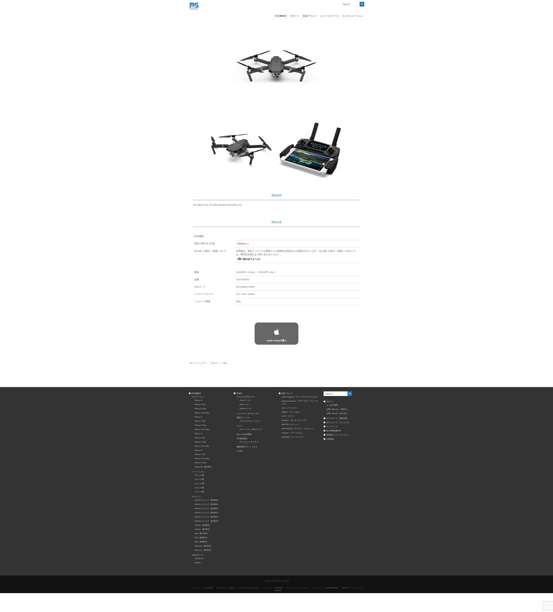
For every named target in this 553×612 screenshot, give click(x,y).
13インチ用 (199, 484)
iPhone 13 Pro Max (202, 459)
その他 (239, 451)
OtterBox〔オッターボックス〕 (294, 420)
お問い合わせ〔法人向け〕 (337, 413)
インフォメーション (352, 15)
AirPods (198, 563)
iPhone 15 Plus (200, 425)
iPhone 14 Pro (200, 438)
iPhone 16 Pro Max (202, 413)
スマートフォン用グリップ (250, 429)
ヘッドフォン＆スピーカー (248, 414)
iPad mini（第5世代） (203, 550)
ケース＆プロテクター (246, 397)
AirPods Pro (199, 559)
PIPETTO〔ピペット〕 (291, 425)
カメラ (239, 426)
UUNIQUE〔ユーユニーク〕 (293, 437)
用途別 (239, 393)
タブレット (196, 497)
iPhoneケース (245, 400)
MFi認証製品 (242, 438)
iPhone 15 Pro (200, 421)
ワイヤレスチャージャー (249, 421)
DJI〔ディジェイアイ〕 (199, 363)
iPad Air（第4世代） (203, 525)
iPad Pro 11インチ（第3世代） (207, 517)
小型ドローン (216, 363)
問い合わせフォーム (248, 259)
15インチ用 (199, 475)
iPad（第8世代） (201, 542)
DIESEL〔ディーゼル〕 (291, 412)
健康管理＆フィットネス (247, 447)
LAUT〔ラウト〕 (289, 416)
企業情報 (330, 439)
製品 (225, 363)
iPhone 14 (198, 434)
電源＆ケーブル (243, 418)
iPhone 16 (198, 400)
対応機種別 (280, 15)
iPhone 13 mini (201, 463)
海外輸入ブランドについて (337, 435)
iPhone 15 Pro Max (202, 429)
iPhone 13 (198, 450)
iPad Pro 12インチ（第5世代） (207, 504)
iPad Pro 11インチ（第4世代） (207, 513)
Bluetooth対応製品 (244, 434)
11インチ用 (199, 492)
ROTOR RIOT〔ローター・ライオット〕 (298, 429)
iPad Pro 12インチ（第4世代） (207, 509)
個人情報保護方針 (333, 431)
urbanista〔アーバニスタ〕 (293, 433)
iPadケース (244, 404)
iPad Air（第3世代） (203, 529)
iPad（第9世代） (201, 538)
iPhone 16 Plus (200, 409)
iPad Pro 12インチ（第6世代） (207, 500)
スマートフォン (198, 397)
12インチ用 (199, 488)
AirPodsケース (197, 555)
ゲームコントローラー (248, 442)
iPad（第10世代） (202, 533)
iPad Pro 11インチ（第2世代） (207, 521)
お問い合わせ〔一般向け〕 (337, 409)
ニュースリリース (329, 15)
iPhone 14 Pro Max (202, 446)
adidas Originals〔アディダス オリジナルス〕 (300, 397)
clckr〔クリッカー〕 (290, 408)
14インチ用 (199, 479)
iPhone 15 (198, 417)
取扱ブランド (310, 15)
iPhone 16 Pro (200, 404)
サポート (294, 15)
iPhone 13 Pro (200, 454)
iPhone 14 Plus (200, 442)
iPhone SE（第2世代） (204, 467)
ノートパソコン (198, 472)
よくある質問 (332, 405)
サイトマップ (332, 427)
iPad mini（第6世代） (203, 546)
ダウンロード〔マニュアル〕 (338, 422)
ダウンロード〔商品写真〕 (337, 418)
